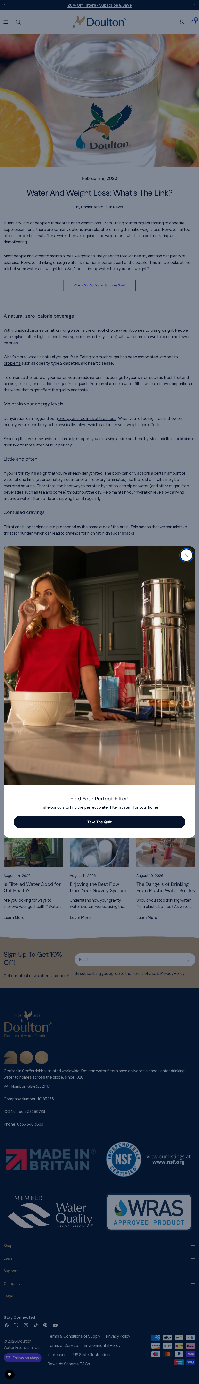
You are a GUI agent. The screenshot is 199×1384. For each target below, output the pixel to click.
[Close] (186, 555)
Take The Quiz (99, 821)
